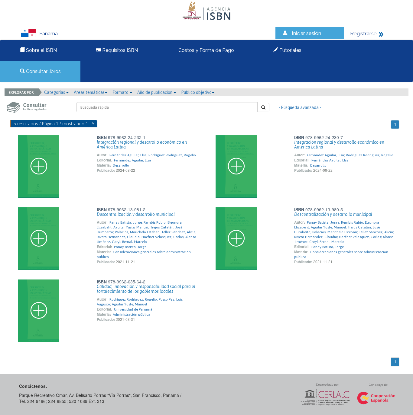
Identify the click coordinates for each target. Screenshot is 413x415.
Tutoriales (289, 50)
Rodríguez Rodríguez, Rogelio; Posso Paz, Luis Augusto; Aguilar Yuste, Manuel (140, 301)
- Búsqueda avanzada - (299, 107)
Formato (120, 92)
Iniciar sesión (306, 33)
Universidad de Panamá (133, 309)
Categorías (55, 92)
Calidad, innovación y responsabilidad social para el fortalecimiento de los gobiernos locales (146, 289)
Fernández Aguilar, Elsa (132, 160)
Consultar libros (43, 71)
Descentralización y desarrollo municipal (136, 214)
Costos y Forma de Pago (205, 50)
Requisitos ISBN (119, 50)
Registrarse (363, 33)
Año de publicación (155, 92)
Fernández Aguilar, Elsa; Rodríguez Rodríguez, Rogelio (152, 155)
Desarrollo (121, 165)
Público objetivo (196, 92)
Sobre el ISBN (41, 50)
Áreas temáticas (89, 92)
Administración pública (131, 314)
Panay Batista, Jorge (130, 247)
